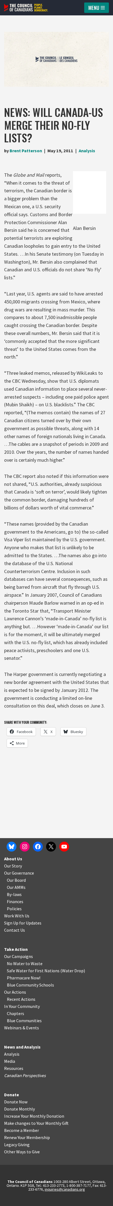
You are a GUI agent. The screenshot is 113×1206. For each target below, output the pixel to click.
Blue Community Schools (30, 985)
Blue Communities (24, 1020)
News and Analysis (22, 1047)
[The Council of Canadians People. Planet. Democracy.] (26, 8)
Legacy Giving (17, 1144)
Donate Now (15, 1101)
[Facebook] (38, 847)
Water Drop (73, 970)
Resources (13, 1068)
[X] (51, 847)
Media (9, 1061)
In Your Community (22, 1006)
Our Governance (19, 873)
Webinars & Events (21, 1027)
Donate (11, 1094)
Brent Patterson (26, 150)
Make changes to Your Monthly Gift (36, 1123)
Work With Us (16, 915)
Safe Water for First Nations (33, 970)
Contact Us (14, 930)
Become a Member (21, 1130)
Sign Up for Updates (22, 923)
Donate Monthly (19, 1109)
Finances (15, 901)
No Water (16, 963)
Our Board (16, 880)
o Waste (35, 963)
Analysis (87, 150)
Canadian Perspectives (25, 1075)
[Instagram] (25, 847)
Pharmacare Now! (23, 977)
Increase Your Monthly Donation (34, 1116)
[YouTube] (64, 847)
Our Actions (15, 992)
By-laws (14, 894)
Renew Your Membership (27, 1137)
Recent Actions (21, 999)
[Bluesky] (11, 847)
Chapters (15, 1013)
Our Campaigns (18, 956)
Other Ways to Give (22, 1151)
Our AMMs (16, 887)
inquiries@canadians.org (65, 1189)
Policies (14, 908)
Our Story (13, 866)
